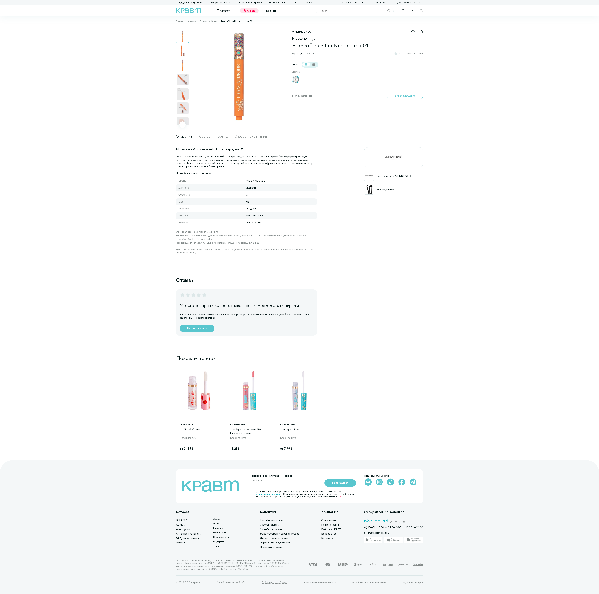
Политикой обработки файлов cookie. (509, 569)
